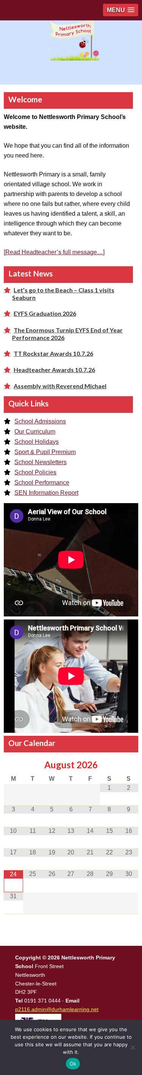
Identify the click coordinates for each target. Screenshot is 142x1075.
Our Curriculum (34, 431)
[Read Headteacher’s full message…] (54, 252)
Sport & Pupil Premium (45, 452)
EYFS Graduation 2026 (45, 313)
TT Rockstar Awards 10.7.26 (53, 353)
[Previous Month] (13, 764)
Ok (73, 1064)
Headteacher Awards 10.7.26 (54, 369)
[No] (132, 1047)
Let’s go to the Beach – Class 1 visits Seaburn (63, 293)
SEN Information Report (46, 493)
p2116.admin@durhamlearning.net (56, 1009)
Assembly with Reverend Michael (60, 385)
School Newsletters (40, 462)
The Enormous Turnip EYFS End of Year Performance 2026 (67, 333)
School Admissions (40, 421)
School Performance (41, 482)
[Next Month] (128, 764)
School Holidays (36, 442)
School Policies (35, 472)
